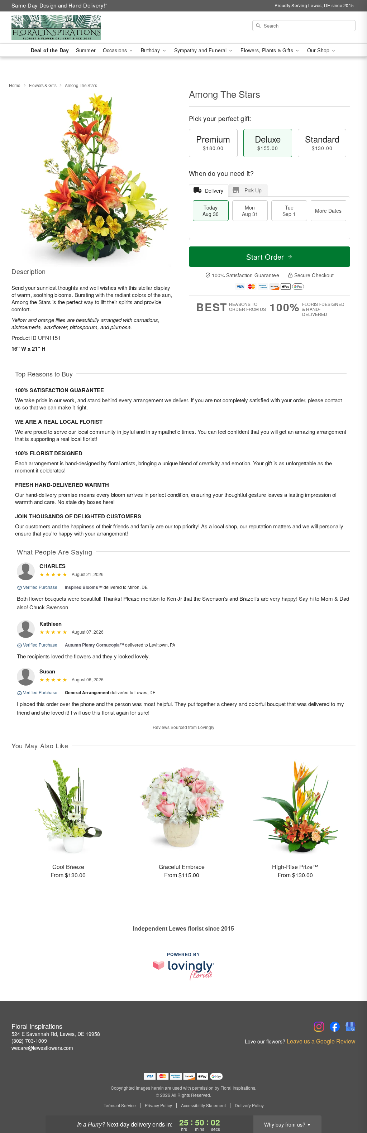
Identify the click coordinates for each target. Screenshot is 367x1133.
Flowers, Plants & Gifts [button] (267, 50)
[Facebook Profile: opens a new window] (335, 1027)
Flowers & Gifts (43, 85)
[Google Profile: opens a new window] (350, 1027)
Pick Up (253, 190)
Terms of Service (120, 1105)
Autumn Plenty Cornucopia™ (94, 645)
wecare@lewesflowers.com (42, 1047)
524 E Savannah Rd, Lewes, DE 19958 (55, 1033)
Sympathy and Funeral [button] (201, 50)
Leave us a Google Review (321, 1041)
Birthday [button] (151, 50)
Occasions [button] (115, 50)
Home (14, 85)
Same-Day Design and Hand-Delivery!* (59, 5)
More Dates (328, 210)
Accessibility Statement (203, 1105)
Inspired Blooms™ (84, 587)
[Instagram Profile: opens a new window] (319, 1027)
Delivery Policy (249, 1105)
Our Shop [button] (319, 50)
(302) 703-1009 (29, 1040)
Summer (86, 50)
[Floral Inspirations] (63, 27)
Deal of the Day (50, 50)
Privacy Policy (158, 1105)
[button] (348, 1103)
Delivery (214, 190)
